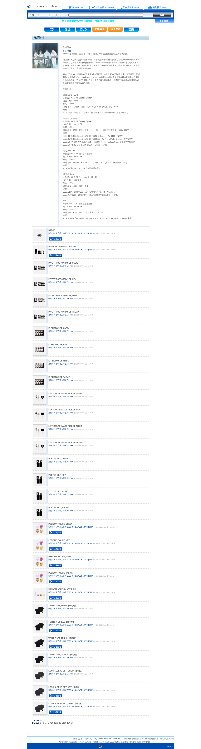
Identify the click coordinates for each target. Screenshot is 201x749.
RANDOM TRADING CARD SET (62, 247)
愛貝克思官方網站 (167, 739)
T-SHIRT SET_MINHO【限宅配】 (62, 638)
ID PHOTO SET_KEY (57, 344)
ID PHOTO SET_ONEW (58, 328)
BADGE (51, 230)
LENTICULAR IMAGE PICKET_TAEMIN (65, 442)
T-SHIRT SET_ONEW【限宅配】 (62, 605)
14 (63, 723)
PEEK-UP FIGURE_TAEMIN (60, 573)
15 (65, 723)
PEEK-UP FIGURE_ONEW (60, 524)
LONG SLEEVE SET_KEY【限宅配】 (64, 687)
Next (71, 723)
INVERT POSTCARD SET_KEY (62, 279)
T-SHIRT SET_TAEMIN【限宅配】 (63, 654)
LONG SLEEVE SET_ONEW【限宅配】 (65, 671)
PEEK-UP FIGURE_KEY (59, 540)
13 (60, 723)
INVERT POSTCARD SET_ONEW (63, 263)
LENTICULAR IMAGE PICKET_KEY (64, 410)
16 (68, 723)
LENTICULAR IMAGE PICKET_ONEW (65, 393)
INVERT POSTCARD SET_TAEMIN (63, 312)
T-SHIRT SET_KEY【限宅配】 (61, 622)
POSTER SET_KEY (57, 475)
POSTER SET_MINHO (58, 491)
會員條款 (154, 739)
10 (52, 723)
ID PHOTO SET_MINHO (58, 361)
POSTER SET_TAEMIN (58, 508)
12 (57, 723)
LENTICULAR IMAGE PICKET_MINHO (65, 426)
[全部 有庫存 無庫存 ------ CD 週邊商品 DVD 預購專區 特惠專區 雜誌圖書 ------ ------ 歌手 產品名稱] (86, 15)
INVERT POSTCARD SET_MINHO (63, 295)
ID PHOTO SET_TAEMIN (59, 377)
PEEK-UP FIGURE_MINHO (60, 557)
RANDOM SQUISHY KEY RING (62, 589)
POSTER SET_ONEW (58, 459)
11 (55, 723)
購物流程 (135, 739)
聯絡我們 (127, 739)
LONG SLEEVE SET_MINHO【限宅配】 (66, 703)
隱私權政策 (145, 739)
